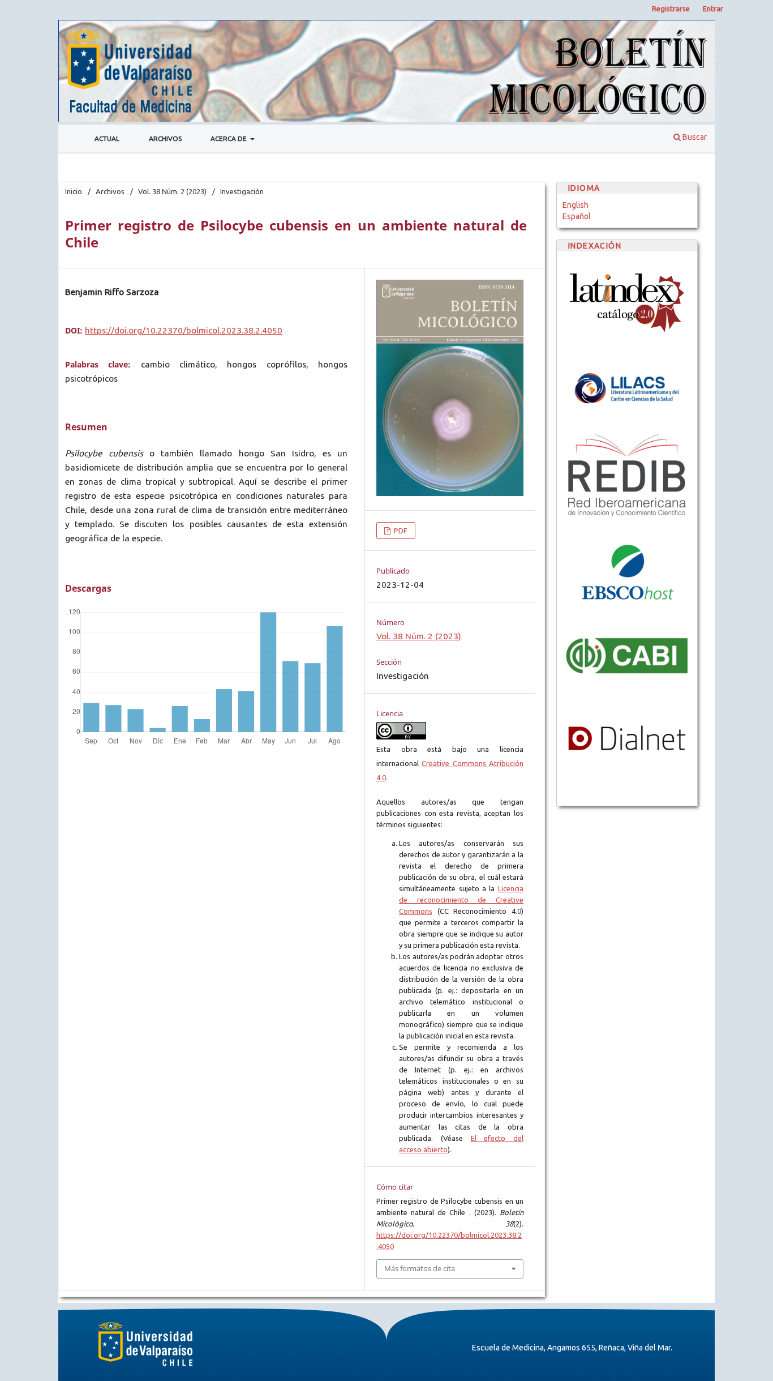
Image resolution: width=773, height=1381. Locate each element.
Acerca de (229, 138)
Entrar (713, 8)
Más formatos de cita (419, 1268)
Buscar (694, 137)
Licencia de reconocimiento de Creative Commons (461, 899)
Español (576, 216)
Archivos (165, 138)
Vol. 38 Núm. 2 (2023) (172, 191)
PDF (399, 531)
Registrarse (671, 8)
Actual (107, 138)
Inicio (73, 191)
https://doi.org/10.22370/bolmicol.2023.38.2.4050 (183, 330)
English (575, 204)
